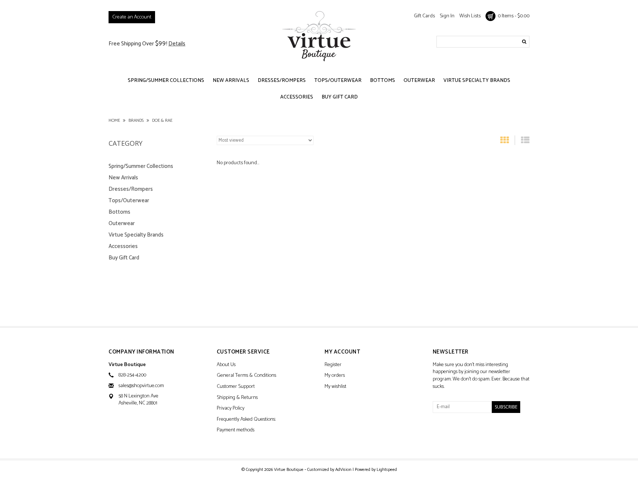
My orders (335, 376)
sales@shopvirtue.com (141, 386)
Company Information (141, 352)
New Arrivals (231, 80)
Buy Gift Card (340, 97)
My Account (342, 352)
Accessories (296, 97)
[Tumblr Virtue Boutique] (451, 432)
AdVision (343, 469)
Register (333, 365)
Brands (136, 120)
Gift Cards (424, 16)
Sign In (447, 16)
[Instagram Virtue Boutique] (464, 432)
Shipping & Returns (237, 398)
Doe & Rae (162, 120)
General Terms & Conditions (246, 376)
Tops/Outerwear (337, 80)
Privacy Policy (230, 409)
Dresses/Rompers (282, 80)
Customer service (243, 352)
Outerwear (419, 80)
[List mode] (525, 142)
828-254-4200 (132, 375)
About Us (226, 365)
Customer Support (236, 387)
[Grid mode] (504, 142)
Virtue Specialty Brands (476, 80)
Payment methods (235, 430)
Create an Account (131, 17)
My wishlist (335, 387)
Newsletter (451, 352)
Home (114, 120)
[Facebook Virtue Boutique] (439, 432)
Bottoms (382, 80)
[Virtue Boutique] (319, 36)
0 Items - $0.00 (512, 16)
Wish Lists (470, 16)
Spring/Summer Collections (166, 80)
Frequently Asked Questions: (246, 420)
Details (176, 43)
